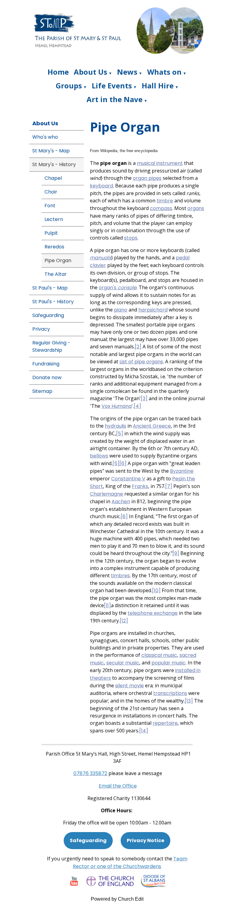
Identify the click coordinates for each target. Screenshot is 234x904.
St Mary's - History (54, 164)
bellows (99, 455)
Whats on (164, 72)
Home (58, 72)
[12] (124, 620)
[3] (144, 398)
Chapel (53, 178)
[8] (124, 516)
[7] (168, 486)
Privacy (41, 329)
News (127, 72)
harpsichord (153, 309)
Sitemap (42, 391)
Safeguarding (48, 315)
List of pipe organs (141, 361)
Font (49, 205)
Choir (50, 191)
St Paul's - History (53, 301)
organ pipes (147, 178)
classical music (159, 655)
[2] (138, 346)
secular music (122, 662)
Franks (140, 486)
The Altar (55, 274)
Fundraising (45, 363)
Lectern (53, 219)
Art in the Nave (115, 99)
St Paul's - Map (50, 287)
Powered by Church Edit (117, 899)
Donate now (47, 377)
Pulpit (51, 233)
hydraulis (115, 425)
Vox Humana (116, 406)
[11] (107, 605)
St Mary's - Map (51, 150)
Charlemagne (106, 493)
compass (161, 208)
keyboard (101, 185)
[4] (137, 406)
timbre (165, 200)
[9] (175, 553)
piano (120, 309)
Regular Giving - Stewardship (51, 346)
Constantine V (128, 478)
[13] (189, 700)
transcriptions (170, 693)
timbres (120, 575)
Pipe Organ (57, 260)
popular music (168, 662)
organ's (117, 287)
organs (195, 208)
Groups (69, 85)
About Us (90, 72)
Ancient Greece (152, 425)
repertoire (165, 723)
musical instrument (160, 163)
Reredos (54, 246)
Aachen (121, 501)
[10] (156, 590)
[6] (122, 463)
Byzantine (181, 471)
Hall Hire (158, 85)
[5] (119, 433)
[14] (143, 730)
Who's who (45, 137)
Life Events (112, 85)
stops (130, 237)
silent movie (129, 685)
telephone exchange (153, 613)
